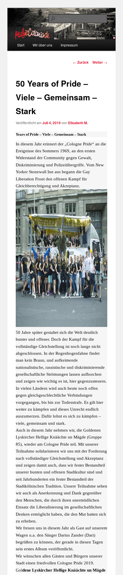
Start (20, 44)
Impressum (69, 44)
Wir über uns (42, 44)
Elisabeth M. (78, 122)
